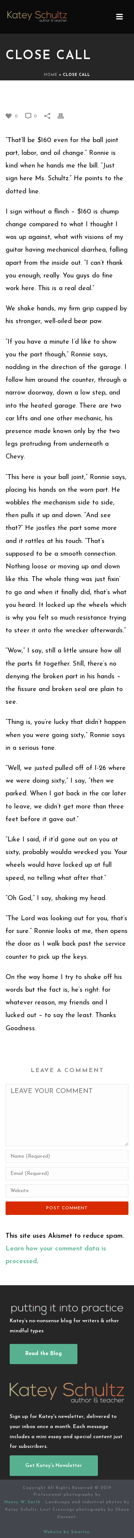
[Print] (64, 116)
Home (50, 75)
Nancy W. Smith (23, 1502)
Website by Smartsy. (67, 1532)
